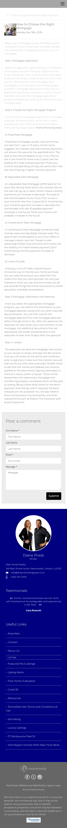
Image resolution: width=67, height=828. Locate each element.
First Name (12, 430)
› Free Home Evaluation (20, 680)
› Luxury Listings (16, 727)
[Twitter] (33, 777)
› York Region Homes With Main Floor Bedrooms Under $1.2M (33, 744)
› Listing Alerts (15, 672)
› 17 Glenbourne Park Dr (20, 736)
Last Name (11, 442)
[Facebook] (27, 777)
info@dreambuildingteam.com (28, 572)
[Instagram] (39, 777)
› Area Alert (13, 633)
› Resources (13, 698)
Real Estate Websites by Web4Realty (25, 785)
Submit (54, 496)
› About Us (12, 650)
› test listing (13, 719)
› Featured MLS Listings (20, 663)
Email (10, 454)
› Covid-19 (12, 689)
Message (11, 466)
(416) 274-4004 (19, 576)
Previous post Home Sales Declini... (35, 15)
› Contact (11, 642)
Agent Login (54, 785)
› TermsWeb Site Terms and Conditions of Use (31, 708)
